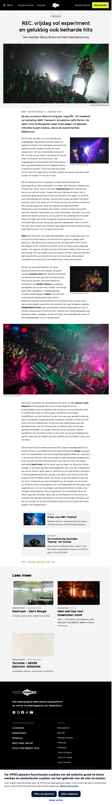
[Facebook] (22, 712)
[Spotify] (14, 712)
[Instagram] (18, 712)
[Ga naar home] (56, 5)
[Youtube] (31, 712)
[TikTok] (27, 712)
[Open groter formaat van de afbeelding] (89, 150)
